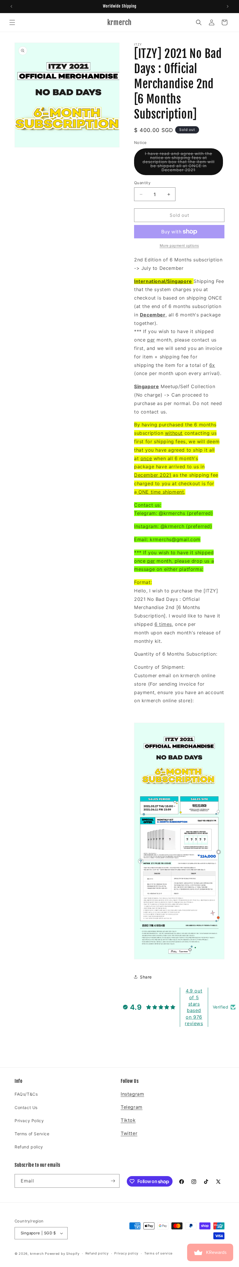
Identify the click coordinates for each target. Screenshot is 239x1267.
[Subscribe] (112, 1181)
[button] (12, 22)
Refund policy (29, 1146)
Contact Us (26, 1107)
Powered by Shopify (62, 1254)
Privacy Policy (29, 1120)
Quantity (142, 182)
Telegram (132, 1107)
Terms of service (158, 1253)
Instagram (132, 1094)
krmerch (37, 1254)
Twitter (129, 1133)
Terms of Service (32, 1133)
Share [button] (146, 976)
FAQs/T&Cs (26, 1094)
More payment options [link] (179, 245)
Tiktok (128, 1120)
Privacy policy (126, 1253)
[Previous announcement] (11, 6)
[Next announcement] (227, 6)
